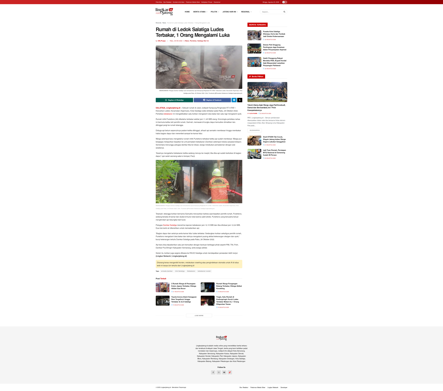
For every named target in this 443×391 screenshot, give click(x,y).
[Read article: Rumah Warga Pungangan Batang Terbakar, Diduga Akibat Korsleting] (208, 287)
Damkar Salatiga (170, 225)
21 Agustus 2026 (178, 291)
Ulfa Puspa (162, 41)
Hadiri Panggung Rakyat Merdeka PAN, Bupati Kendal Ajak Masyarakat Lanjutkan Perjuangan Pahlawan (274, 62)
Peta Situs (159, 2)
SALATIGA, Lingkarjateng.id (168, 107)
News (164, 23)
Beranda (158, 23)
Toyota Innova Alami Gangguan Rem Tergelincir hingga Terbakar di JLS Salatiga (184, 299)
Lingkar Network (273, 387)
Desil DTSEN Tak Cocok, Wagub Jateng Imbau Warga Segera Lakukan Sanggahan (274, 139)
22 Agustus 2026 (265, 113)
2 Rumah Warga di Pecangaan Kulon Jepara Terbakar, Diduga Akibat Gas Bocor (183, 286)
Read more (254, 130)
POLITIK (214, 12)
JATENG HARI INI (229, 12)
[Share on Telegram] (234, 100)
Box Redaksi (167, 2)
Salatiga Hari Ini (203, 41)
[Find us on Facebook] (213, 372)
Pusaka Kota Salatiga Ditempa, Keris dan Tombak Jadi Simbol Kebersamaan (274, 34)
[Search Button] (284, 11)
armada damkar (167, 271)
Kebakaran (191, 271)
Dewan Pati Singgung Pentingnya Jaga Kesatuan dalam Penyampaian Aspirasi (274, 47)
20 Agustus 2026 (270, 158)
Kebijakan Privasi (206, 2)
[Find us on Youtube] (224, 372)
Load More (199, 315)
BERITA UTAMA (199, 12)
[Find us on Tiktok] (230, 372)
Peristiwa (193, 41)
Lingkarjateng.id (166, 387)
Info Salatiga (180, 271)
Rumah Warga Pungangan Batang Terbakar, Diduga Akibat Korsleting (229, 286)
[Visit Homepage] (164, 12)
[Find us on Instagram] (219, 372)
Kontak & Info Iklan (178, 2)
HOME (187, 12)
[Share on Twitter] (239, 100)
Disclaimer (217, 2)
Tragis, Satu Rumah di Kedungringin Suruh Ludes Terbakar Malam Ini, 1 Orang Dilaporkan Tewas (227, 300)
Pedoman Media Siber (193, 2)
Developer (284, 387)
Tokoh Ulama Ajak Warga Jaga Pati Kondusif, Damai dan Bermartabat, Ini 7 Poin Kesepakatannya (266, 107)
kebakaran (168, 113)
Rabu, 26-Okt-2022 (176, 41)
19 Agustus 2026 (223, 291)
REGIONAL (245, 12)
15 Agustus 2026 (223, 307)
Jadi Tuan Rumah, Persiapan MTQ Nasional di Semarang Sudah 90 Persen (274, 152)
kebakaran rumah (204, 271)
